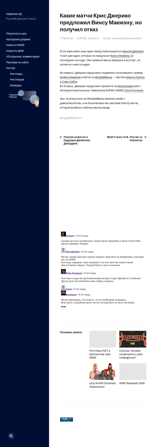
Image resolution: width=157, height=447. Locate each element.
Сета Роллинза (133, 90)
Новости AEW (15, 50)
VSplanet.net (14, 13)
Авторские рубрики (18, 39)
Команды (16, 85)
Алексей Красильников (126, 38)
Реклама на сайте (17, 62)
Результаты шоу (16, 33)
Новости (93, 38)
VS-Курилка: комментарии (22, 56)
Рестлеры (16, 73)
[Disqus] (103, 186)
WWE (83, 38)
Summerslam (126, 86)
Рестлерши (17, 79)
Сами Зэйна (69, 81)
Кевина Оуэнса (135, 77)
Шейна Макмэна (70, 77)
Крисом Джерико (133, 51)
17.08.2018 (66, 38)
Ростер (10, 68)
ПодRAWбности (71, 118)
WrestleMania (103, 77)
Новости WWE (15, 45)
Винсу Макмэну (120, 55)
